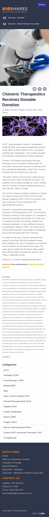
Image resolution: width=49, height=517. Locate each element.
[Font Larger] (45, 89)
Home (5, 456)
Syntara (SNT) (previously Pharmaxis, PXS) (23, 432)
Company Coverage (11, 462)
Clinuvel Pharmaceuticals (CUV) (17, 401)
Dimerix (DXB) (10, 417)
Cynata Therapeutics (13, 412)
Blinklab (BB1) (10, 385)
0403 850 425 (16, 490)
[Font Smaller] (40, 89)
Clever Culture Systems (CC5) (16, 396)
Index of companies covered (15, 459)
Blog (5, 391)
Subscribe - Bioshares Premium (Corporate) (22, 473)
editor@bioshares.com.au (20, 493)
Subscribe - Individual (12, 469)
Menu (42, 5)
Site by (35, 513)
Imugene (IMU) (10, 422)
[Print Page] (34, 89)
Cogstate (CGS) (10, 406)
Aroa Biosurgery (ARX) (14, 380)
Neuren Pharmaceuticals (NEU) (17, 427)
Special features (9, 466)
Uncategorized (10, 438)
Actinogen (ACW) (11, 375)
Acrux (6, 370)
